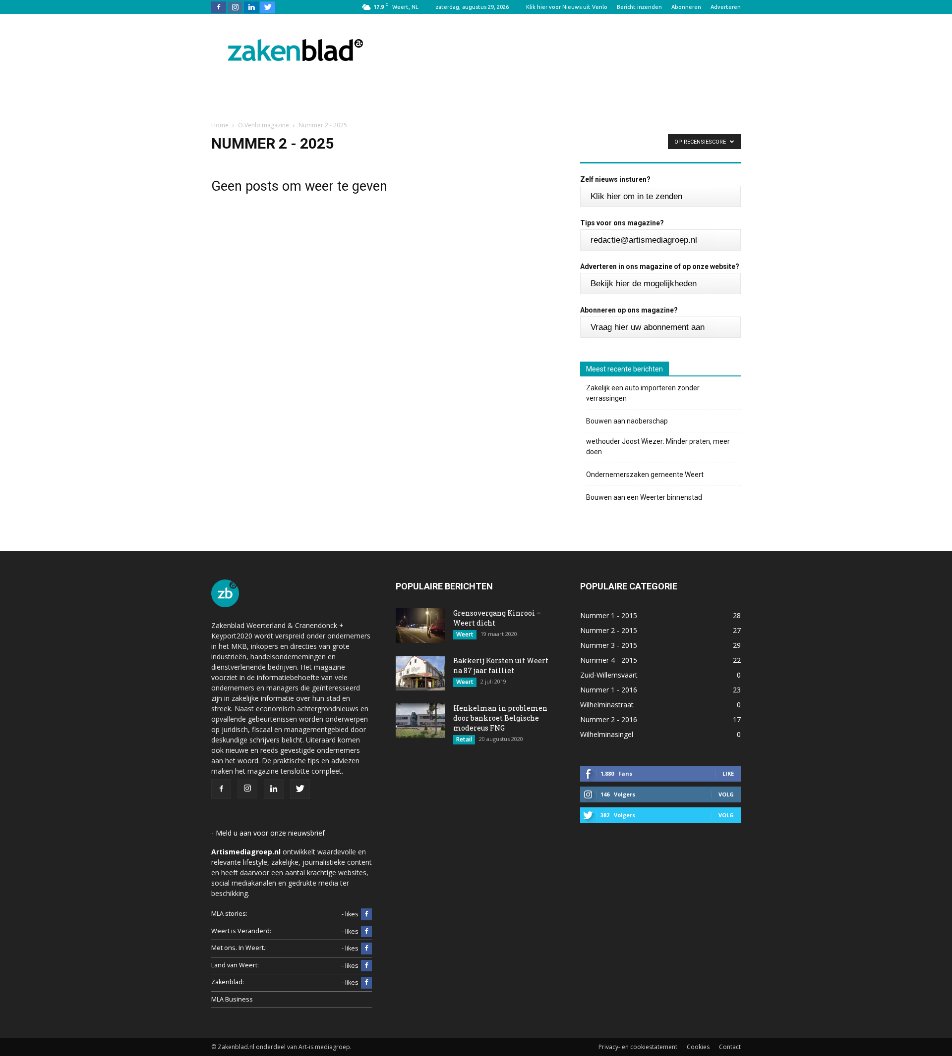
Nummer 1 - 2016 (608, 689)
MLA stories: (229, 913)
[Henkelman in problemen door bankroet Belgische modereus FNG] (420, 720)
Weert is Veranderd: (241, 931)
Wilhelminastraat (607, 704)
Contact (730, 1047)
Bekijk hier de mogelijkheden (644, 283)
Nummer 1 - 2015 (608, 615)
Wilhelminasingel (606, 734)
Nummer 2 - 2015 (608, 630)
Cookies (698, 1047)
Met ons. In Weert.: (239, 948)
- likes (350, 914)
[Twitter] (267, 7)
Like (728, 773)
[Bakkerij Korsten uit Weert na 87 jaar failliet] (420, 673)
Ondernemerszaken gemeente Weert (645, 474)
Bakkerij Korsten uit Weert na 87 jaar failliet (500, 665)
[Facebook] (218, 7)
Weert (465, 634)
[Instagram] (235, 7)
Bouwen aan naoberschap (627, 421)
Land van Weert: (235, 965)
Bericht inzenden (639, 7)
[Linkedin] (251, 7)
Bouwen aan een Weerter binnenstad (644, 497)
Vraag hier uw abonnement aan (648, 327)
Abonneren (686, 7)
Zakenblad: (227, 982)
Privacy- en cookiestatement (637, 1047)
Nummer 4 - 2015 (608, 660)
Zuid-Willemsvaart (609, 675)
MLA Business (232, 999)
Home (220, 125)
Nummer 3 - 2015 (608, 645)
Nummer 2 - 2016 (608, 719)
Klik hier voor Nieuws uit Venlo (566, 7)
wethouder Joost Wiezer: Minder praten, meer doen (658, 446)
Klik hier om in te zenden (636, 196)
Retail (464, 739)
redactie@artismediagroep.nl (644, 240)
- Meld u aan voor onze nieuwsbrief (268, 833)
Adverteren (726, 7)
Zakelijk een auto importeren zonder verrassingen (643, 393)
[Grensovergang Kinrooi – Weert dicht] (420, 625)
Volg (726, 794)
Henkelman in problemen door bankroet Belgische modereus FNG (500, 718)
